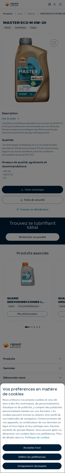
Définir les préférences (32, 456)
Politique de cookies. (37, 437)
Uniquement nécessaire (32, 466)
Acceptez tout (32, 447)
